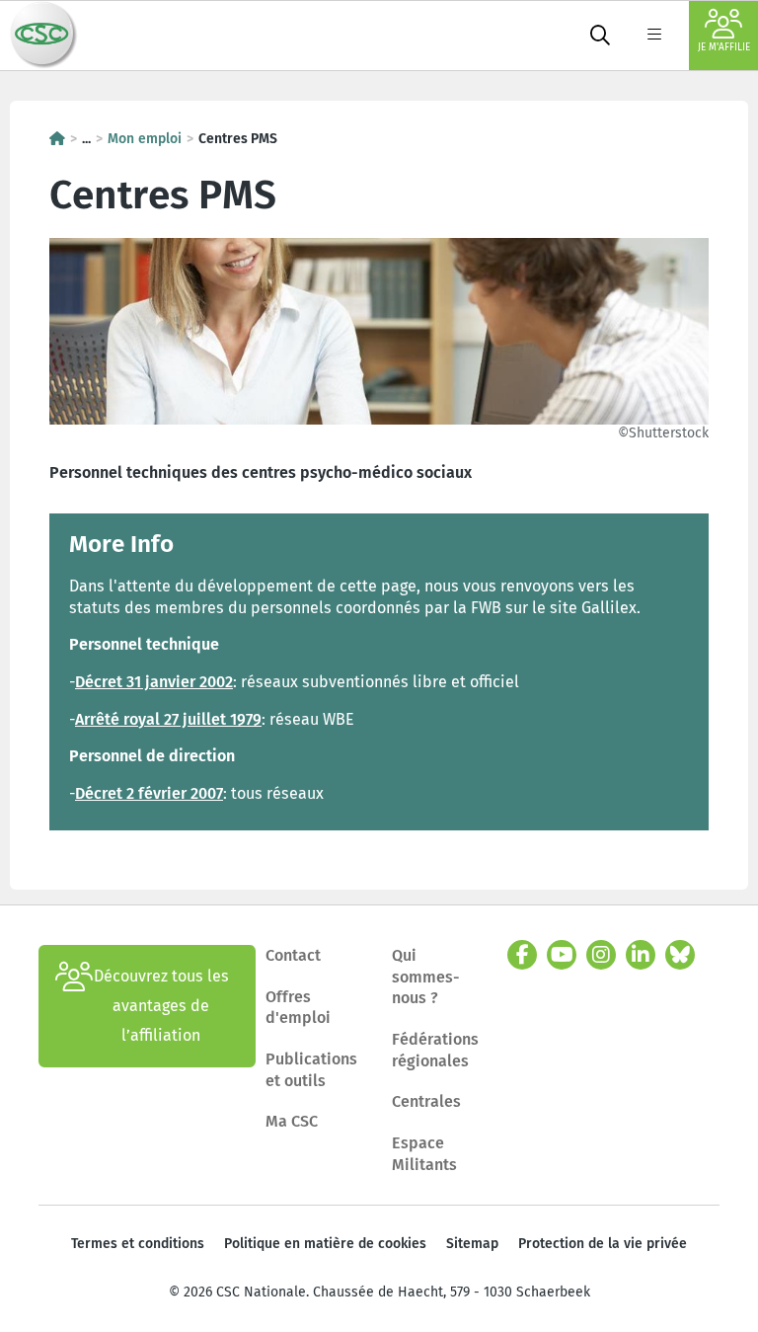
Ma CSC (291, 1121)
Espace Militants (424, 1154)
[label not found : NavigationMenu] (654, 35)
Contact (293, 955)
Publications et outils (311, 1070)
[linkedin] (640, 955)
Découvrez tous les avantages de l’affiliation (161, 1006)
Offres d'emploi (298, 1007)
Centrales (426, 1101)
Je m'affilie (724, 47)
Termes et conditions (137, 1243)
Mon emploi (145, 138)
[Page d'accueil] (57, 138)
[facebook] (522, 955)
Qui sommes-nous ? (426, 976)
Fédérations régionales (435, 1050)
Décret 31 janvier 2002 (154, 681)
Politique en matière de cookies (325, 1243)
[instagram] (601, 955)
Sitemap (472, 1243)
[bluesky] (680, 955)
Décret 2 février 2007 (149, 793)
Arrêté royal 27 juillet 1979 (168, 719)
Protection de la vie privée (602, 1243)
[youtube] (561, 955)
